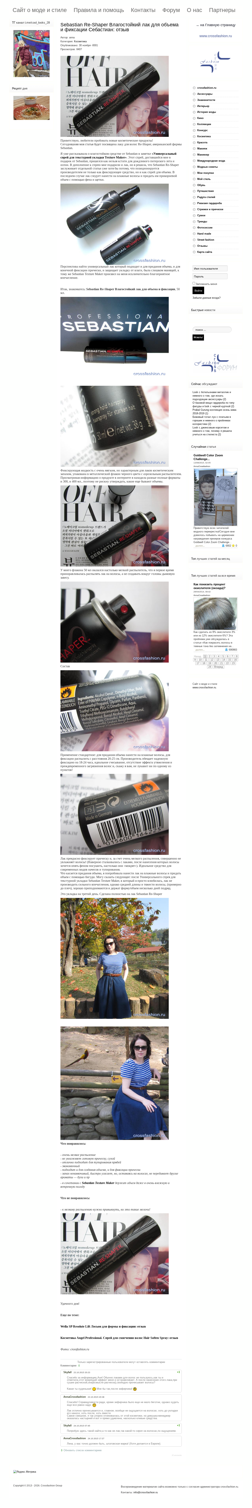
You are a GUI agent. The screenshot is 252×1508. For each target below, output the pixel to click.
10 (200, 659)
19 (209, 663)
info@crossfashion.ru (145, 1492)
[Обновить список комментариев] (79, 1365)
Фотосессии (204, 227)
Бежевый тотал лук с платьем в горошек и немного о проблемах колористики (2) (212, 420)
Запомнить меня (206, 283)
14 (223, 659)
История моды (206, 111)
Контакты (143, 10)
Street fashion (205, 239)
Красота (202, 142)
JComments (177, 1455)
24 (209, 666)
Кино (200, 118)
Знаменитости (206, 100)
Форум (171, 10)
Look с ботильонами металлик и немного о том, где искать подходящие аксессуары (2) (212, 396)
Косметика (80, 41)
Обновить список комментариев (83, 1450)
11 (206, 659)
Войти (198, 290)
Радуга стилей (206, 197)
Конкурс (202, 130)
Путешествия (205, 191)
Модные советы (207, 166)
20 (215, 663)
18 (203, 663)
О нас (194, 10)
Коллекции (204, 124)
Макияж (202, 148)
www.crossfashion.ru (215, 36)
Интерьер (203, 106)
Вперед (218, 666)
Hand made (204, 233)
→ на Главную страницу (215, 25)
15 (229, 659)
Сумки (201, 215)
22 (227, 663)
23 (233, 663)
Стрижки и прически (210, 209)
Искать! (198, 337)
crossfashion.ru (206, 87)
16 (235, 659)
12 (211, 659)
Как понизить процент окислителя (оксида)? (209, 586)
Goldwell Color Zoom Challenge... (208, 457)
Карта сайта (204, 251)
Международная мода (211, 160)
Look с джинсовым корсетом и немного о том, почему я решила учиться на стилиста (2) (212, 431)
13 (217, 659)
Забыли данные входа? (206, 297)
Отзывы (202, 245)
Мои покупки (205, 172)
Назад (197, 656)
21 (221, 663)
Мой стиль (204, 179)
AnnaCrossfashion (202, 466)
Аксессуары (204, 93)
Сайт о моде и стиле (40, 10)
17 (197, 663)
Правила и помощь (99, 10)
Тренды (202, 221)
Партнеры (222, 10)
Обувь (201, 185)
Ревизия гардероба (209, 203)
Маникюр (203, 154)
